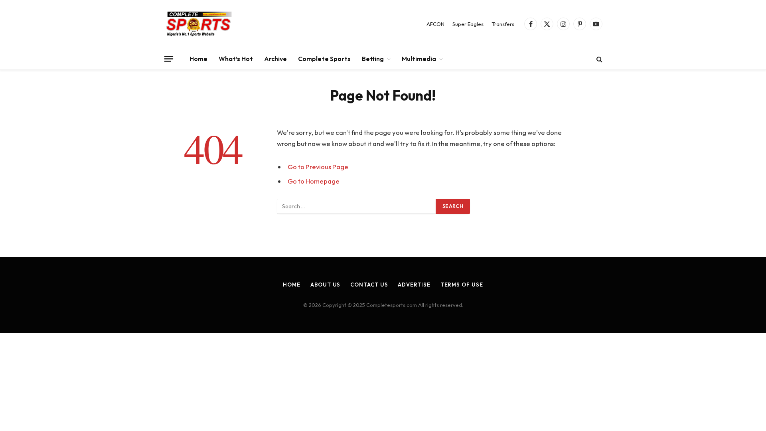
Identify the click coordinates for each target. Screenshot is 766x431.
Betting (373, 59)
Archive (275, 59)
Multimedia (419, 59)
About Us (325, 284)
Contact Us (369, 284)
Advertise (414, 284)
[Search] (598, 59)
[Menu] (168, 58)
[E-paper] (199, 24)
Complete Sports (324, 59)
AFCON (435, 24)
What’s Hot (236, 59)
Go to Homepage (314, 181)
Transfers (503, 24)
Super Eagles (468, 24)
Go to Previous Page (318, 166)
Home (198, 59)
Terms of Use (461, 284)
